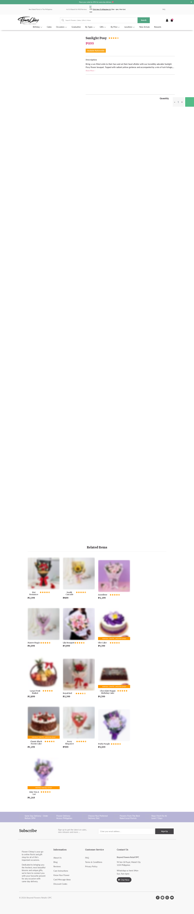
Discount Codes (60, 884)
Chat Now (125, 880)
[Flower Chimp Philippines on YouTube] (162, 897)
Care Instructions (60, 871)
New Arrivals (144, 27)
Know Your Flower (61, 875)
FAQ (163, 9)
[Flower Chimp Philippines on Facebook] (158, 897)
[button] (114, 38)
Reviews (57, 866)
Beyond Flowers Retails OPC (39, 897)
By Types (89, 27)
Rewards (157, 27)
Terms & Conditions (93, 862)
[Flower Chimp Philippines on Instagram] (167, 897)
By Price (114, 27)
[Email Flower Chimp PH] (172, 897)
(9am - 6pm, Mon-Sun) (109, 9)
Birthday (36, 27)
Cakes (49, 27)
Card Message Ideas (62, 879)
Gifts (102, 27)
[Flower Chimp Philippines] (39, 20)
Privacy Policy (91, 866)
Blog (55, 862)
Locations (128, 27)
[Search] (61, 20)
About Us (57, 857)
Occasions (60, 27)
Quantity (164, 98)
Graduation (76, 27)
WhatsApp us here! (125, 870)
